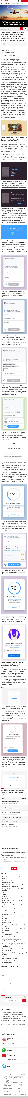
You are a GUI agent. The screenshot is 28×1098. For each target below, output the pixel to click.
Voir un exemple (23, 1003)
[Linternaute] (7, 1088)
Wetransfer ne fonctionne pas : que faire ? (11, 812)
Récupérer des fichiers (9, 55)
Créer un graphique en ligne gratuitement (13, 937)
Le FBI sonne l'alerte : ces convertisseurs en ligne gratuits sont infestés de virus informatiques (13, 944)
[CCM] (5, 1)
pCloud (20, 68)
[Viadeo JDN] (20, 1091)
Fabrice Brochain (5, 28)
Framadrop (21, 69)
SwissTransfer (13, 68)
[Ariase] (7, 1094)
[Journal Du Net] (20, 1085)
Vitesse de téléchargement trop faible (10, 801)
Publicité (23, 1074)
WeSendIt (6, 68)
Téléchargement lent (6, 807)
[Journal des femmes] (7, 1085)
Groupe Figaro (12, 1078)
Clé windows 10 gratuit (8, 865)
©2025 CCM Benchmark (21, 1078)
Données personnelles (19, 1076)
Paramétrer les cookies (8, 1077)
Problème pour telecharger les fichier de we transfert (11, 818)
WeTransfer (8, 157)
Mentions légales (5, 1078)
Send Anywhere (12, 69)
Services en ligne (15, 3)
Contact (6, 1076)
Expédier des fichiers (8, 52)
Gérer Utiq (16, 1077)
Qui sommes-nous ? (7, 1074)
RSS (23, 1077)
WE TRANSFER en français (7, 824)
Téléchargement (13, 803)
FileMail (5, 69)
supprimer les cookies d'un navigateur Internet (14, 187)
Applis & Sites (7, 3)
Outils (3, 873)
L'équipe (13, 1074)
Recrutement (11, 1076)
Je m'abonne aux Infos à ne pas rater (14, 43)
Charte (20, 1077)
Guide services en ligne (10, 967)
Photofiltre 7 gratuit (7, 861)
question (25, 0)
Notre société (18, 1074)
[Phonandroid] (20, 1094)
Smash (12, 71)
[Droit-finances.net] (20, 1088)
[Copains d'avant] (7, 1091)
